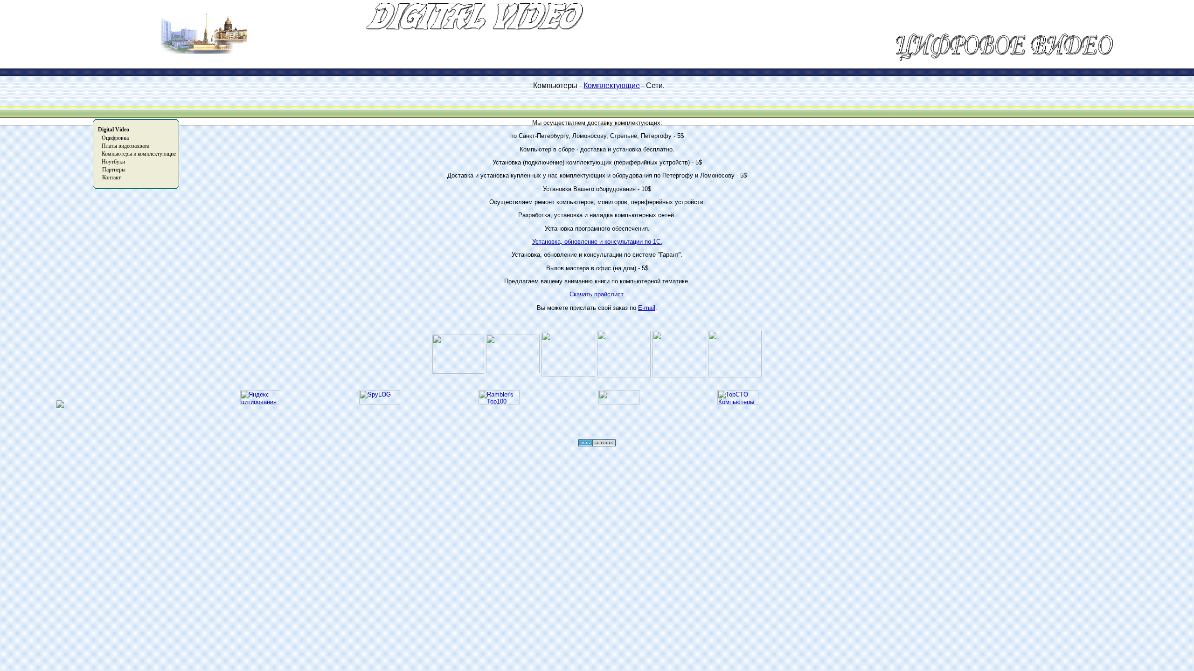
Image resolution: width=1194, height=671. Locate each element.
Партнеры (113, 169)
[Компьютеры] (737, 402)
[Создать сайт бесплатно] (597, 444)
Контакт (111, 177)
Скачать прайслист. (597, 294)
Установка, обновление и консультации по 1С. (597, 241)
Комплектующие (611, 85)
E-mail (646, 307)
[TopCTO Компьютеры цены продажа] (838, 397)
